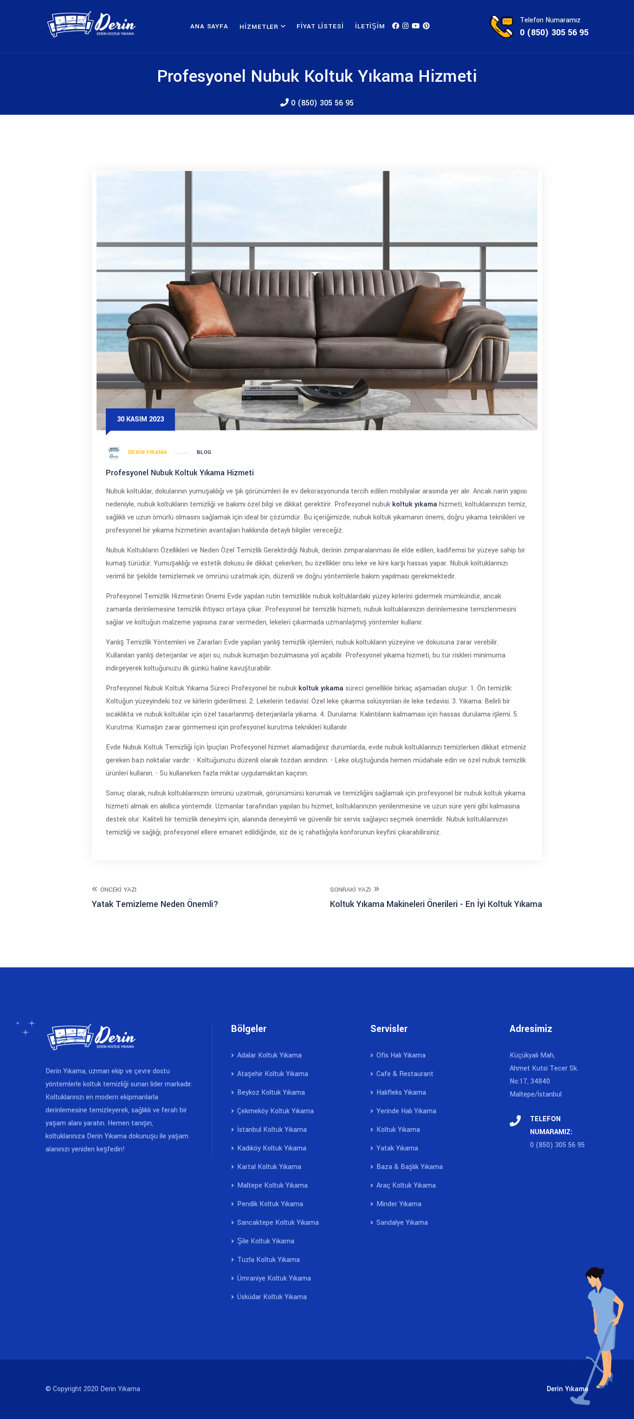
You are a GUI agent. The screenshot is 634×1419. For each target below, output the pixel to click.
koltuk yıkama (414, 504)
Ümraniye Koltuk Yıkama (273, 1278)
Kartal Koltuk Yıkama (268, 1167)
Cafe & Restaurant (404, 1074)
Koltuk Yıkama (397, 1130)
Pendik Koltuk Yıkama (269, 1204)
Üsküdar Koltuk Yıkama (271, 1297)
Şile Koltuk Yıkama (264, 1241)
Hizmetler (258, 26)
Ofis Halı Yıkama (400, 1055)
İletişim (370, 26)
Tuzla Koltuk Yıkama (267, 1260)
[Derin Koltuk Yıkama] (396, 26)
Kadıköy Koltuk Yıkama (270, 1148)
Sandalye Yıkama (401, 1223)
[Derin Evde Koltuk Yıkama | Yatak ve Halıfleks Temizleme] (91, 24)
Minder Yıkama (398, 1204)
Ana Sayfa (209, 26)
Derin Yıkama (148, 452)
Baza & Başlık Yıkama (409, 1167)
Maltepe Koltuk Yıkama (271, 1185)
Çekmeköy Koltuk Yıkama (274, 1111)
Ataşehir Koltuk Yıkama (271, 1074)
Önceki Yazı (155, 897)
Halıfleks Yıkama (400, 1092)
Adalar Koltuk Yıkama (268, 1055)
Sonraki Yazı (436, 897)
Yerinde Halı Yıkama (405, 1111)
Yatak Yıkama (396, 1148)
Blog (204, 452)
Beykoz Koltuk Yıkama (270, 1092)
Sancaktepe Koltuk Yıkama (277, 1223)
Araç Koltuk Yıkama (405, 1185)
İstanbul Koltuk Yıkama (271, 1130)
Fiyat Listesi (320, 26)
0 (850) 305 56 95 (321, 103)
